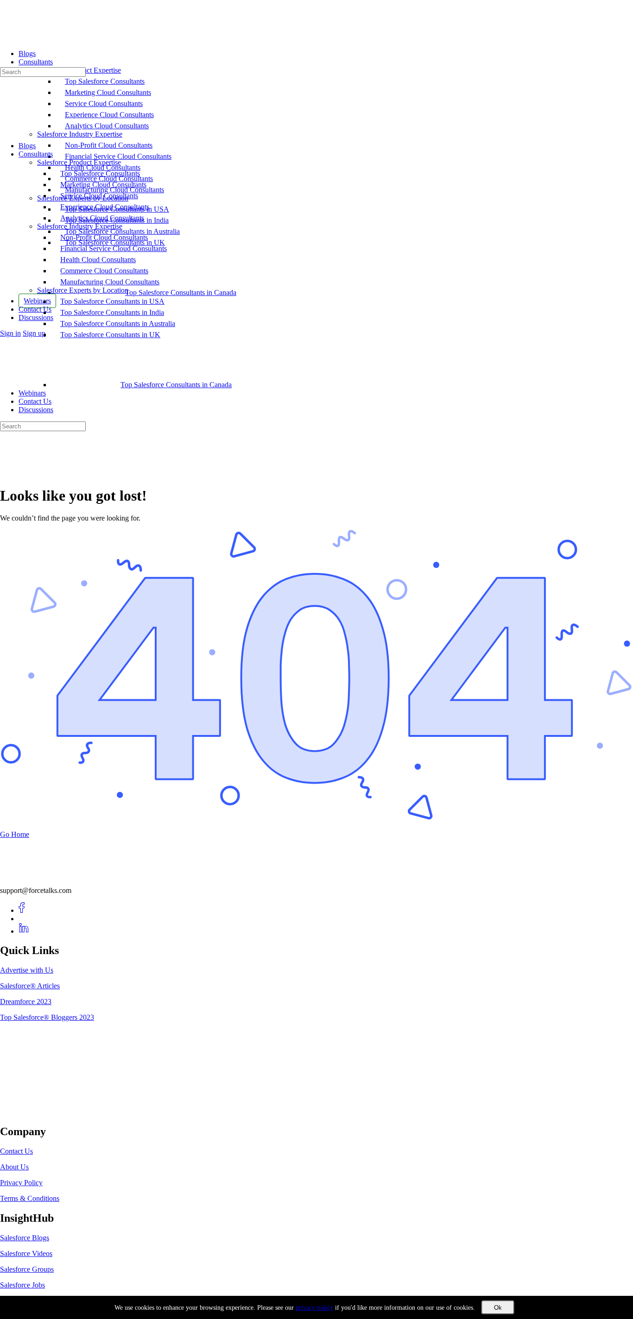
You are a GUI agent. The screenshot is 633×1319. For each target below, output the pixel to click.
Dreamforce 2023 (25, 1001)
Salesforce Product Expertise (79, 162)
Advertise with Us (26, 970)
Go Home (14, 834)
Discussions (36, 410)
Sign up (34, 333)
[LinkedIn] (24, 931)
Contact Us (35, 401)
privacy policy (314, 1307)
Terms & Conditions (29, 1198)
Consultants (36, 154)
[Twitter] (24, 919)
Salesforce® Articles (30, 986)
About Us (14, 1167)
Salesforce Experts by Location (82, 290)
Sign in (10, 333)
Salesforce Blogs (24, 1238)
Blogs (27, 146)
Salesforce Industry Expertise (79, 226)
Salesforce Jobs (22, 1285)
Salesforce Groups (27, 1269)
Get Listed (25, 1112)
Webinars (32, 393)
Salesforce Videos (26, 1253)
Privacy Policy (21, 1183)
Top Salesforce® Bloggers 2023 (47, 1017)
